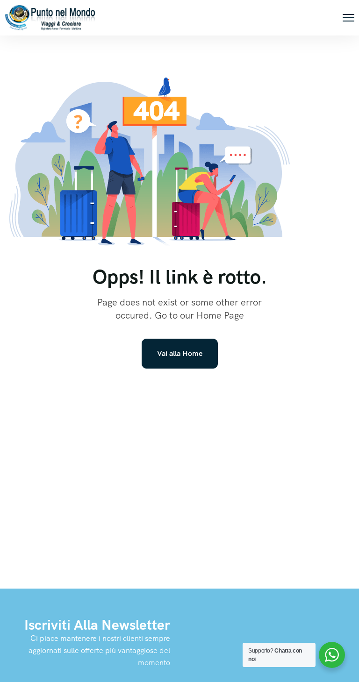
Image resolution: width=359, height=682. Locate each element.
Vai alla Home (179, 353)
